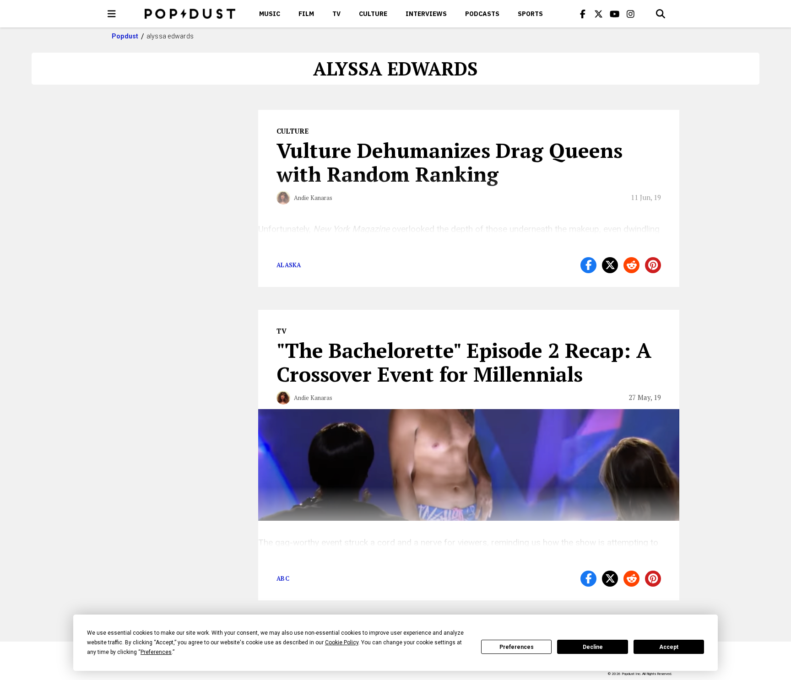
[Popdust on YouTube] (615, 13)
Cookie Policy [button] (341, 642)
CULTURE (373, 14)
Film (306, 14)
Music (269, 14)
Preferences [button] (156, 652)
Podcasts (482, 14)
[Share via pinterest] (653, 265)
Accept (668, 647)
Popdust (125, 36)
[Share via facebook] (588, 265)
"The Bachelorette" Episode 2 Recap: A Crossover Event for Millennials (463, 362)
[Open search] (660, 13)
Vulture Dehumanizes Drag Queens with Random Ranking (449, 162)
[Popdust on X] (599, 13)
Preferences (516, 647)
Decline (593, 647)
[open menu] (111, 13)
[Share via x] (610, 265)
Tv (336, 14)
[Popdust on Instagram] (631, 13)
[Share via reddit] (631, 265)
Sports (530, 14)
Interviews (426, 14)
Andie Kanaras (313, 198)
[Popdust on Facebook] (583, 13)
